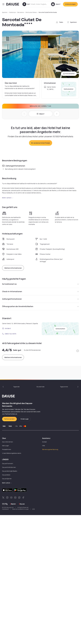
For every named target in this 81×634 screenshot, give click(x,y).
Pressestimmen (6, 449)
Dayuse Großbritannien (9, 467)
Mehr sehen (6, 198)
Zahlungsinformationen (12, 299)
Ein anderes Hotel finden (40, 143)
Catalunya (12, 12)
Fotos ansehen (70, 73)
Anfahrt (8, 328)
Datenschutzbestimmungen (20, 509)
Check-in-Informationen (12, 291)
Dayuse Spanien (7, 479)
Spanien (4, 12)
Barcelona (20, 12)
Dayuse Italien (6, 475)
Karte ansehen (68, 89)
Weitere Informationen (13, 268)
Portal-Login (25, 419)
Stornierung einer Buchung (50, 449)
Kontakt (44, 442)
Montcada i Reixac (31, 12)
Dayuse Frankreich (7, 463)
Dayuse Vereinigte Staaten (9, 471)
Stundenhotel (40, 387)
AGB (33, 509)
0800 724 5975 (10, 334)
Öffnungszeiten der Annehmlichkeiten (17, 306)
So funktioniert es (9, 284)
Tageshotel (16, 387)
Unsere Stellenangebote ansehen (11, 453)
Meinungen (5, 446)
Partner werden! (9, 419)
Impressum (5, 509)
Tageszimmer (64, 387)
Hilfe (43, 446)
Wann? (41, 114)
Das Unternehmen (7, 442)
